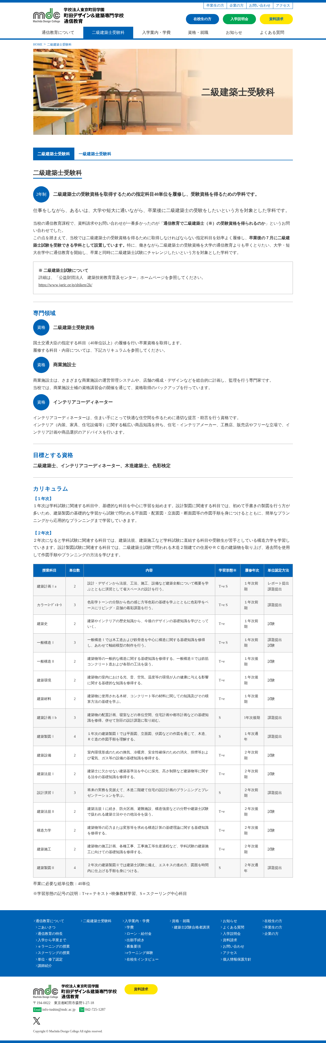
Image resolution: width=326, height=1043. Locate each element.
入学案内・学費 (156, 32)
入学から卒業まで (52, 940)
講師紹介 (45, 966)
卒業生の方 (215, 5)
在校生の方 (202, 19)
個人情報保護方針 (237, 959)
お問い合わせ (259, 5)
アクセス (283, 5)
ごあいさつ (47, 927)
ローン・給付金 (139, 934)
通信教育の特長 (50, 934)
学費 (130, 927)
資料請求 (276, 19)
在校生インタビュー (143, 959)
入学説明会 (239, 19)
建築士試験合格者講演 (192, 927)
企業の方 (236, 5)
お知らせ (234, 32)
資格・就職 (198, 32)
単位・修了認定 (50, 959)
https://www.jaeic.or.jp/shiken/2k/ (65, 285)
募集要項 (134, 946)
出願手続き (135, 940)
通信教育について (58, 32)
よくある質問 (272, 32)
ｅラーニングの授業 (54, 946)
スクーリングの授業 (54, 953)
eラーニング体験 (140, 953)
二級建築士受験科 (108, 32)
